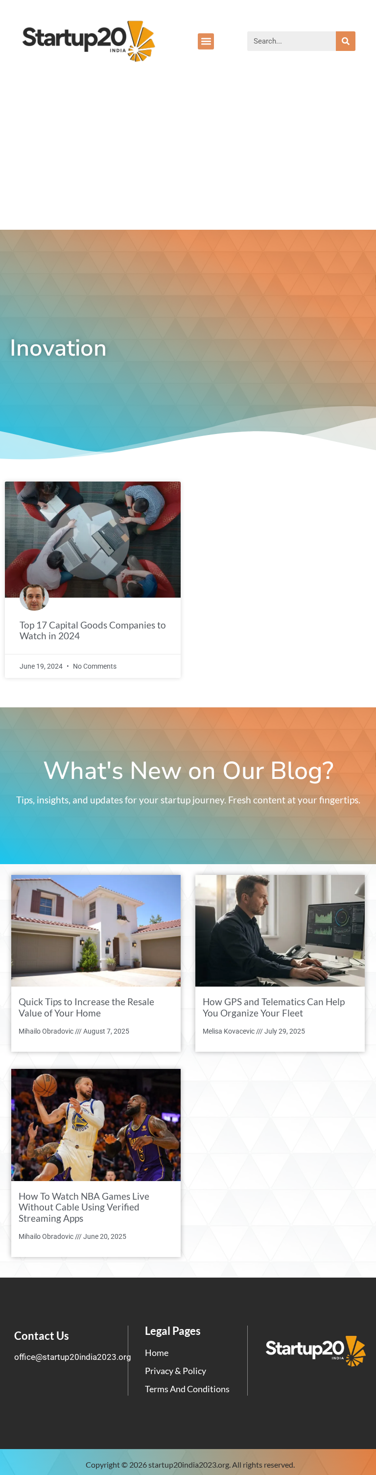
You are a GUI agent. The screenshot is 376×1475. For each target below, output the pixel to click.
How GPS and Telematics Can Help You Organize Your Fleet (274, 1007)
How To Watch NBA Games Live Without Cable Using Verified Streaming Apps (84, 1207)
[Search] (345, 41)
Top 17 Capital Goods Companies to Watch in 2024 (93, 630)
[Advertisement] (188, 156)
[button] (206, 41)
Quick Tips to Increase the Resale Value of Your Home (86, 1007)
